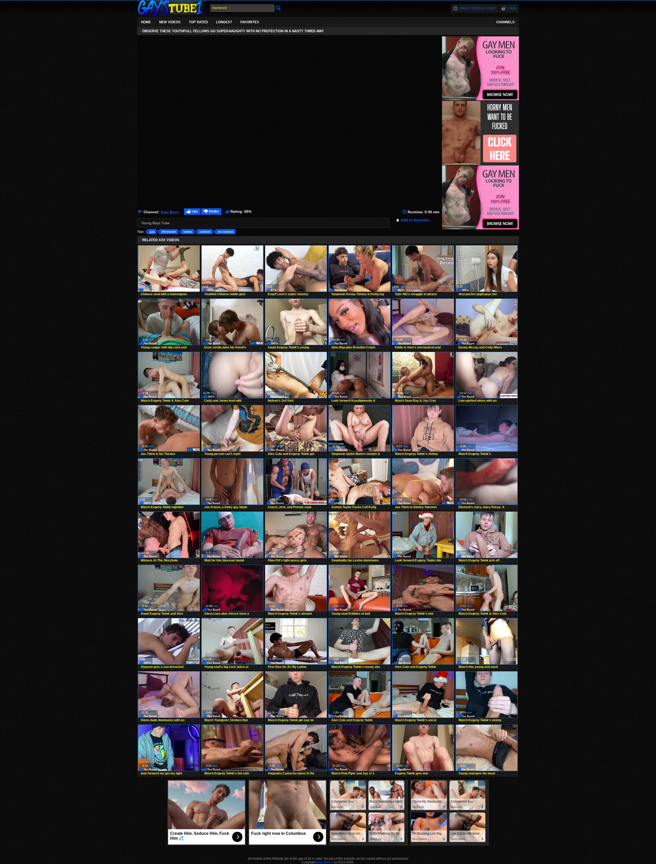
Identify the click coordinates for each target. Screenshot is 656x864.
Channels (505, 22)
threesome (169, 231)
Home (146, 22)
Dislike (214, 211)
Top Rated (198, 22)
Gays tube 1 (324, 862)
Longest (224, 22)
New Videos (170, 22)
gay (152, 231)
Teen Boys (169, 212)
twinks (187, 231)
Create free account (477, 8)
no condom (225, 231)
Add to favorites (415, 220)
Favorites (249, 22)
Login (511, 8)
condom (205, 231)
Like (195, 211)
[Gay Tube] (171, 16)
